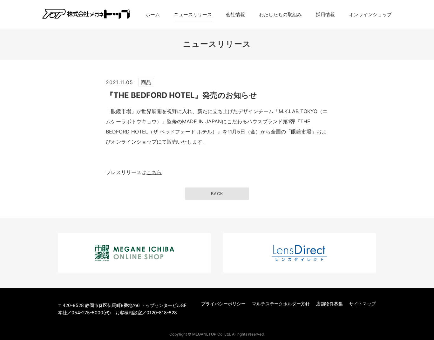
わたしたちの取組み (280, 14)
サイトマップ (362, 303)
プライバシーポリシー (223, 303)
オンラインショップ (370, 14)
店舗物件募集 (329, 303)
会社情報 (235, 14)
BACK (217, 193)
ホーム (153, 14)
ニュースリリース (193, 14)
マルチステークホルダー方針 (281, 303)
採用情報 (325, 14)
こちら (154, 172)
